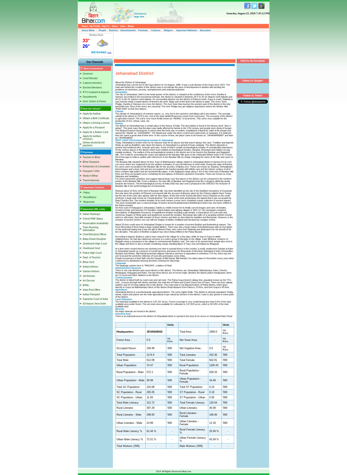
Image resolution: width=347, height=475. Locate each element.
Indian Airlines (90, 266)
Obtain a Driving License (96, 123)
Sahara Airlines (91, 271)
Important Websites (186, 30)
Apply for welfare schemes (92, 137)
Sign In (105, 26)
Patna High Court (92, 252)
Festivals (143, 30)
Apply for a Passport (94, 127)
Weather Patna (96, 35)
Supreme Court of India (95, 299)
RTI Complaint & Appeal (96, 92)
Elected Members (92, 87)
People (102, 30)
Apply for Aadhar (92, 113)
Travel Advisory (91, 180)
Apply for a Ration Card (95, 132)
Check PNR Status (93, 218)
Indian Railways (91, 214)
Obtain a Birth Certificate (96, 118)
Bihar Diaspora (91, 161)
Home (85, 26)
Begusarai (89, 201)
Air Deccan (89, 280)
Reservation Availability (95, 223)
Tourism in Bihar (91, 157)
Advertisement (128, 30)
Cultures (155, 30)
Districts (113, 30)
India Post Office (91, 289)
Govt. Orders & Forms (94, 101)
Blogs (131, 26)
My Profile (95, 26)
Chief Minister (90, 78)
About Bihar (88, 30)
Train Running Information (90, 229)
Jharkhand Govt (91, 248)
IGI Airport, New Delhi (94, 303)
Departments (90, 96)
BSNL (86, 285)
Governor (88, 73)
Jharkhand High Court (95, 243)
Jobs (122, 26)
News (115, 26)
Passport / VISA (91, 171)
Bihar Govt (88, 262)
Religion (168, 30)
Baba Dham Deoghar (94, 239)
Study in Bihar (90, 175)
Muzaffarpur (89, 197)
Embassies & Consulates (96, 166)
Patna (86, 192)
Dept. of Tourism (91, 257)
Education (205, 30)
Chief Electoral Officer (94, 234)
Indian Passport (91, 294)
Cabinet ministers (92, 83)
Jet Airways (89, 276)
